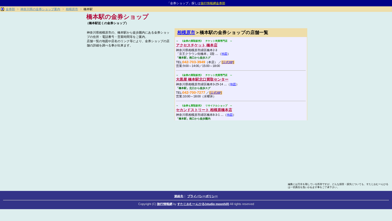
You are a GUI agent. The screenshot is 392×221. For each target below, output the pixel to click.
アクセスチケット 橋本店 (196, 45)
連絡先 (178, 196)
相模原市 (186, 32)
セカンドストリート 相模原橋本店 (204, 110)
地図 (224, 53)
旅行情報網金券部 (213, 3)
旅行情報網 (164, 204)
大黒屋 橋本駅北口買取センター (202, 79)
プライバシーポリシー (202, 196)
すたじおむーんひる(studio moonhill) (203, 204)
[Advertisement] (128, 77)
